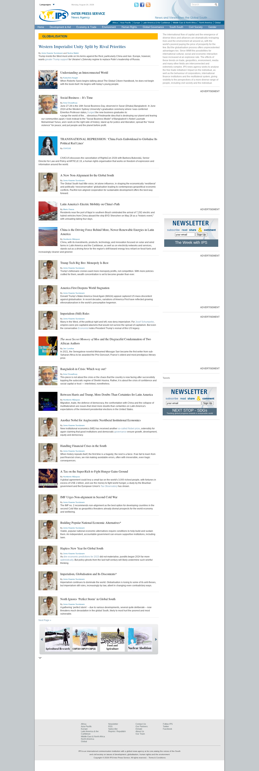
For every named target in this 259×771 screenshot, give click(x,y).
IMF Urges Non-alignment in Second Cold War (88, 497)
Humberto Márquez (71, 239)
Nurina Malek (73, 53)
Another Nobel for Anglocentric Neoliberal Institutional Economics (100, 420)
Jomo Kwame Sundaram (52, 53)
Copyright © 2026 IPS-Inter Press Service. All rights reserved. (121, 758)
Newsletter (113, 724)
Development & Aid (60, 27)
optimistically (66, 560)
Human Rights (129, 27)
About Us (140, 731)
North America (205, 22)
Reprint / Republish (117, 731)
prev (42, 639)
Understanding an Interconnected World (84, 72)
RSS (110, 726)
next (156, 639)
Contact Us (141, 724)
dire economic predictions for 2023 (81, 556)
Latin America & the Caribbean (156, 22)
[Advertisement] (191, 150)
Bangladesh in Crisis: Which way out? (83, 369)
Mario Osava (68, 209)
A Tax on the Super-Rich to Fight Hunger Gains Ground (94, 471)
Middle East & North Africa (185, 22)
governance (120, 431)
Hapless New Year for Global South (81, 548)
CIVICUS (67, 148)
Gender (212, 27)
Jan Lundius (68, 348)
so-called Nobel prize (129, 428)
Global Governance (153, 27)
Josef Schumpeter (144, 321)
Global (218, 22)
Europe (136, 22)
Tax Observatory (109, 486)
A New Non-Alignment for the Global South (87, 175)
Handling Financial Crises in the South (83, 446)
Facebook (167, 729)
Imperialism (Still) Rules (74, 313)
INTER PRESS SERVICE (88, 14)
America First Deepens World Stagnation (84, 288)
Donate (139, 729)
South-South (176, 27)
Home (41, 27)
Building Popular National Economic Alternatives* (90, 523)
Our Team (140, 734)
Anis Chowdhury (70, 103)
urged (92, 112)
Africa (115, 22)
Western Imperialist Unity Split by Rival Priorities (82, 46)
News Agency (80, 17)
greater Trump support (56, 59)
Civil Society (196, 27)
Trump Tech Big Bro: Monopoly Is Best (84, 263)
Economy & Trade (86, 27)
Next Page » (44, 620)
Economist (83, 328)
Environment (109, 27)
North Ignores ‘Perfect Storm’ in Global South (87, 599)
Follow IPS (168, 724)
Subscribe (113, 729)
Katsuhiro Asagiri (70, 78)
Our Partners (142, 726)
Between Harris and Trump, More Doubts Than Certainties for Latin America (106, 394)
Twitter (166, 726)
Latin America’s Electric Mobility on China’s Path (90, 204)
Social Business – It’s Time (76, 97)
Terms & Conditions (157, 758)
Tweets (166, 378)
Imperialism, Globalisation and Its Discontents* (88, 574)
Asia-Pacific (125, 22)
